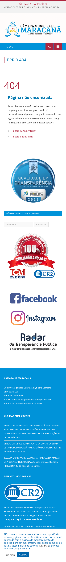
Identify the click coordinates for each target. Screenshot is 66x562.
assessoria (26, 511)
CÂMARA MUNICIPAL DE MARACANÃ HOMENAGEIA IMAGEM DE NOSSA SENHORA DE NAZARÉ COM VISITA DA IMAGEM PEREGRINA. (32, 461)
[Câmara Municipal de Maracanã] (33, 28)
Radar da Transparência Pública (39, 526)
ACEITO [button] (23, 554)
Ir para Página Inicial (23, 136)
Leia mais (44, 545)
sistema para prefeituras (43, 507)
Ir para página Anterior (24, 130)
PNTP (17, 526)
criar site (23, 507)
